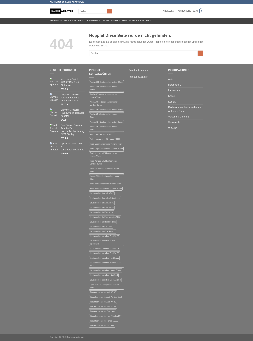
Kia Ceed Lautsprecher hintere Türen (105, 184)
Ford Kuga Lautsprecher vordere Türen (106, 149)
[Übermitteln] (109, 11)
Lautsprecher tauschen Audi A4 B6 (104, 248)
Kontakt (115, 21)
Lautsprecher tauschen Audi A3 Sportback (103, 242)
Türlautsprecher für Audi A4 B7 (103, 306)
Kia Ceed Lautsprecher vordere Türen (106, 188)
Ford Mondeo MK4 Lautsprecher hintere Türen (103, 154)
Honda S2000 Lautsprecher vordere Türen (105, 177)
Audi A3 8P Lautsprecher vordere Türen (104, 88)
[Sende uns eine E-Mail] (202, 2)
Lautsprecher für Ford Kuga (101, 212)
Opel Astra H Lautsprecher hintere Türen (104, 286)
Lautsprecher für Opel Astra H (102, 231)
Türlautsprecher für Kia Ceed (102, 325)
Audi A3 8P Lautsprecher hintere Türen (106, 82)
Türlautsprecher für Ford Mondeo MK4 (106, 316)
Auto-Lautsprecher (138, 70)
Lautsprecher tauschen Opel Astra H (105, 280)
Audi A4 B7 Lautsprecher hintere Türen (106, 122)
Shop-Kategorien (73, 21)
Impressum (174, 90)
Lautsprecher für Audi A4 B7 (102, 208)
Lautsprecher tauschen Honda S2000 (105, 270)
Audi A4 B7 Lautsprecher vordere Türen (104, 128)
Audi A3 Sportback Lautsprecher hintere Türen (103, 95)
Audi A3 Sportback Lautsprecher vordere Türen (103, 103)
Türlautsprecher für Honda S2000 (104, 321)
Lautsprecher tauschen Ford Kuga (104, 258)
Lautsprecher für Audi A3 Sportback (105, 198)
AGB (170, 79)
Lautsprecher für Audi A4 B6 (102, 203)
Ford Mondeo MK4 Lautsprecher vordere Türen (103, 162)
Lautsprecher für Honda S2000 (103, 222)
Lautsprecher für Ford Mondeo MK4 (105, 217)
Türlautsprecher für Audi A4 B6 (103, 302)
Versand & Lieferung (178, 116)
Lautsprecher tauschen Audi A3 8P (104, 236)
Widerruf (172, 128)
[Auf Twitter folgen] (199, 2)
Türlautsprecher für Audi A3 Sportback (106, 297)
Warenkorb (174, 122)
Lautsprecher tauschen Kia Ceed (104, 275)
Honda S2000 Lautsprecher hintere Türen (104, 170)
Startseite (56, 21)
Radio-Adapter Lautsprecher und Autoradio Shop (185, 109)
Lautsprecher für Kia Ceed (101, 227)
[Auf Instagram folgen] (196, 2)
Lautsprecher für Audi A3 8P (102, 193)
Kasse (171, 96)
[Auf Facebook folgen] (193, 2)
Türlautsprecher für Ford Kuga (102, 311)
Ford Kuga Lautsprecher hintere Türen (106, 144)
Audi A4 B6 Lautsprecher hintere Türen (106, 110)
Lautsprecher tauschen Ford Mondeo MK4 (105, 264)
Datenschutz (174, 84)
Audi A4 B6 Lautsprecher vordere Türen (104, 115)
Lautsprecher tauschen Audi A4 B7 (104, 253)
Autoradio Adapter (138, 77)
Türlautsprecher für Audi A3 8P (103, 292)
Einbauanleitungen (98, 21)
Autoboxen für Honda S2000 (102, 134)
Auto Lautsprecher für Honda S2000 (105, 139)
